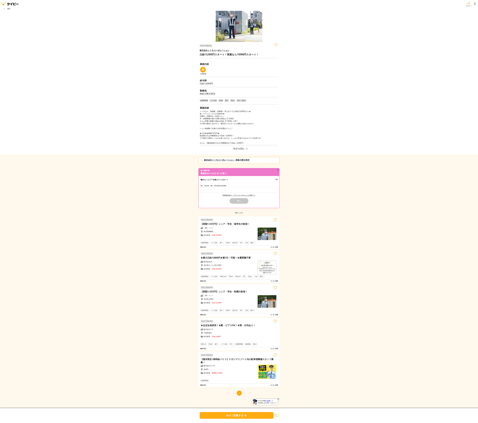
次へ (239, 201)
